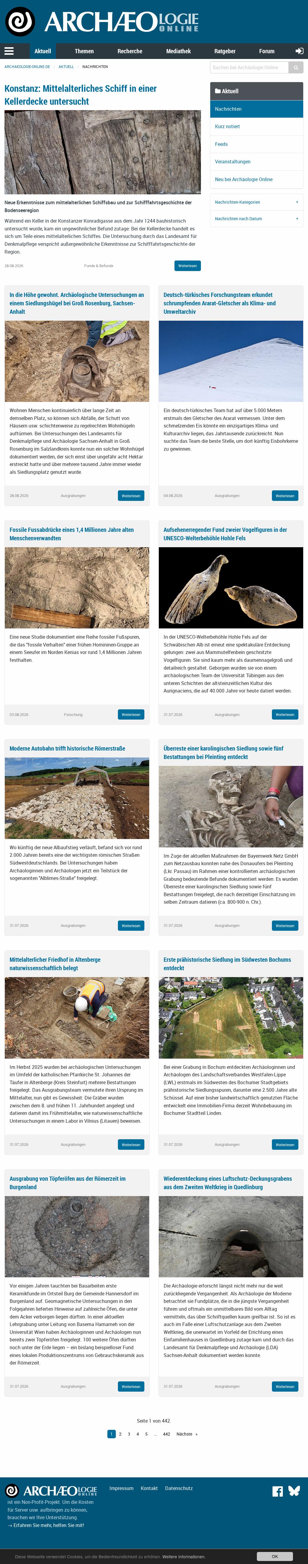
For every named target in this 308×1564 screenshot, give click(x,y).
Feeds (221, 144)
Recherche (130, 51)
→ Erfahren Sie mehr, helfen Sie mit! (46, 1525)
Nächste (185, 1434)
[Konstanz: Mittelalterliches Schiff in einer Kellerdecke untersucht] (103, 151)
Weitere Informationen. (184, 1556)
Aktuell (43, 51)
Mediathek (178, 51)
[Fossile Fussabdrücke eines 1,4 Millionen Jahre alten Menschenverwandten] (77, 587)
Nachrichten (228, 109)
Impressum (121, 1488)
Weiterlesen (187, 265)
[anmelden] (299, 50)
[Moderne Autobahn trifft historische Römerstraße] (77, 797)
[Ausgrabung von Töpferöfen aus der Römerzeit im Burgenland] (77, 1236)
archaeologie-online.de (27, 66)
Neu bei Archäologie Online (244, 179)
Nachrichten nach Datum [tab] (238, 218)
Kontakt (149, 1488)
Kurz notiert (227, 126)
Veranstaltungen (233, 161)
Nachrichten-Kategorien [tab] (237, 202)
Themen (84, 51)
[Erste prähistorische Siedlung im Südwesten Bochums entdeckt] (231, 1017)
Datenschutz (179, 1488)
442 (166, 1434)
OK (275, 1556)
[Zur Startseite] (103, 21)
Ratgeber (225, 51)
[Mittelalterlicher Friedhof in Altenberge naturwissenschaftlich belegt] (77, 1017)
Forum (267, 51)
